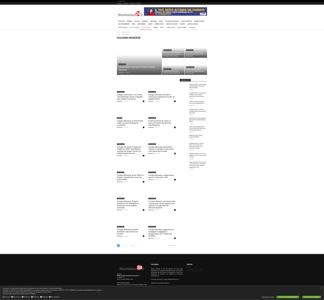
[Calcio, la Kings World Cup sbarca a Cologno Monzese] (173, 66)
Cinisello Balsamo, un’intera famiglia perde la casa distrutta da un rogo (197, 111)
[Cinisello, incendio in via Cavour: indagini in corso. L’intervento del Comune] (184, 156)
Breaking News (167, 50)
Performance (17, 297)
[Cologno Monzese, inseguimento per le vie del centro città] (162, 166)
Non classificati (55, 297)
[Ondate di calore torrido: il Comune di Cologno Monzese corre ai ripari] (196, 66)
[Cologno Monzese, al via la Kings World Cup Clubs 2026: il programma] (196, 49)
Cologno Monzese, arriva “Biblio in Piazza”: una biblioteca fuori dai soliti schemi (130, 177)
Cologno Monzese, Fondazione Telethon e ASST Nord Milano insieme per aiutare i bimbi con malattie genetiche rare (129, 150)
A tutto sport (122, 64)
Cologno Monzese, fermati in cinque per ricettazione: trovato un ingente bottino (161, 97)
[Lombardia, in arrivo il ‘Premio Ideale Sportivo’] (139, 58)
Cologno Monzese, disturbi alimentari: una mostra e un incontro (127, 232)
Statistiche (36, 297)
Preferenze (27, 297)
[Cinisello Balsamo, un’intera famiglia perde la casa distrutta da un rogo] (184, 111)
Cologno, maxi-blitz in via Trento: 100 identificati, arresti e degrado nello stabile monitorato (130, 97)
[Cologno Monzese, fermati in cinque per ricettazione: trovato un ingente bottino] (162, 86)
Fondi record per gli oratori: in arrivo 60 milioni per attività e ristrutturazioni (159, 123)
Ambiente (119, 118)
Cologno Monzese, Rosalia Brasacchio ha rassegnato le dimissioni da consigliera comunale (128, 204)
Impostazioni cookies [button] (268, 297)
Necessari (7, 297)
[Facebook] (199, 4)
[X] (204, 4)
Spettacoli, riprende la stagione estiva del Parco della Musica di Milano (197, 119)
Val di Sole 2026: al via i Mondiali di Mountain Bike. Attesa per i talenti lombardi (197, 86)
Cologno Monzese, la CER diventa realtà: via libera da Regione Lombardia (130, 123)
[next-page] (136, 245)
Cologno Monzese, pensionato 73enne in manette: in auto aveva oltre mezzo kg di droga (161, 149)
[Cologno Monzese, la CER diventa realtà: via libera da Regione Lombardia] (130, 112)
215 (133, 245)
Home (118, 32)
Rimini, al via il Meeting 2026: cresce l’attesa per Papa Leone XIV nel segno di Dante (197, 128)
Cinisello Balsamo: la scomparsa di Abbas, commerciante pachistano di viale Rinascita (197, 94)
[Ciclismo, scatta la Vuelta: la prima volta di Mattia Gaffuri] (184, 104)
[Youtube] (206, 4)
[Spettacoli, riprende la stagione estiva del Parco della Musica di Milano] (184, 120)
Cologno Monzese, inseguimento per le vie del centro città (161, 176)
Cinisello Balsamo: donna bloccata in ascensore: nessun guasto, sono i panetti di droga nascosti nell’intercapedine (161, 204)
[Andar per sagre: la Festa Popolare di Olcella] (184, 137)
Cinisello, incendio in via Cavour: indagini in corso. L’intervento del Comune (197, 155)
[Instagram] (201, 4)
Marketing (45, 297)
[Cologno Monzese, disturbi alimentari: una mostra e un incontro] (130, 220)
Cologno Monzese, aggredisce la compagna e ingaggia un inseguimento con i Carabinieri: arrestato (161, 233)
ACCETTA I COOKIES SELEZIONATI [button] (288, 297)
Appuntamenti (167, 68)
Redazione (119, 101)
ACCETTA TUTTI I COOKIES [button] (311, 297)
